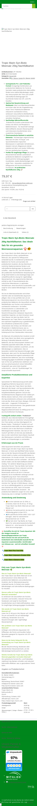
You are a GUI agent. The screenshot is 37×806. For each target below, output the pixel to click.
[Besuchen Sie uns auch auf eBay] (3, 796)
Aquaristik (12, 76)
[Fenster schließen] (3, 21)
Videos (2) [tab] (25, 232)
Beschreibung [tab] (8, 228)
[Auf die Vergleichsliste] (3, 26)
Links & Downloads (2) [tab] (10, 232)
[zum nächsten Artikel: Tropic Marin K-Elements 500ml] (7, 13)
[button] (25, 2)
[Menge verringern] (3, 209)
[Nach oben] (1, 804)
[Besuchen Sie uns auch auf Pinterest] (3, 789)
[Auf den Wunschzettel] (7, 26)
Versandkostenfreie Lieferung (22, 183)
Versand (30, 802)
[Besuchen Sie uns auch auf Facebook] (3, 787)
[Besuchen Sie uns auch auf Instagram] (3, 791)
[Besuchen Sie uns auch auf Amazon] (3, 794)
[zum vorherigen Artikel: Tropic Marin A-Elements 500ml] (3, 13)
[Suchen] (33, 6)
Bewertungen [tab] (21, 228)
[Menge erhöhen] (31, 213)
